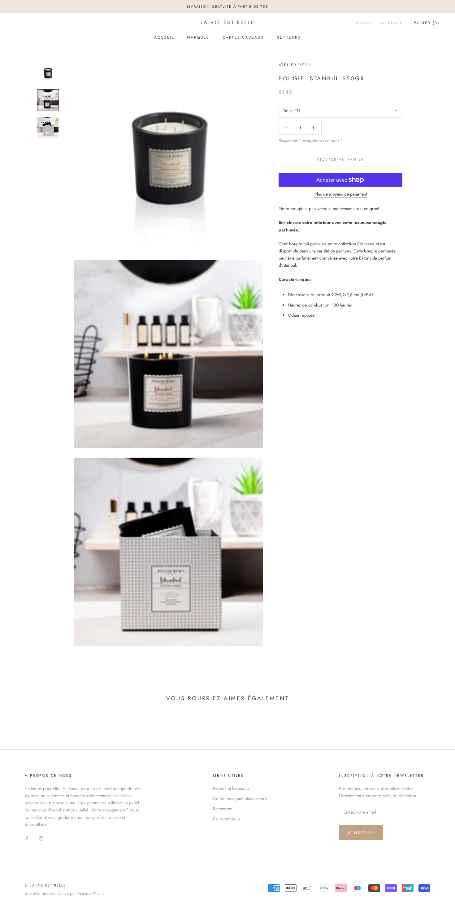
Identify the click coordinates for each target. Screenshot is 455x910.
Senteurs (289, 37)
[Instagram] (41, 837)
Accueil (164, 37)
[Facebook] (27, 837)
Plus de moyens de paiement (340, 194)
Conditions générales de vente (240, 798)
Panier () (427, 23)
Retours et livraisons (231, 788)
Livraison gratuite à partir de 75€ (227, 6)
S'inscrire (361, 833)
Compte (364, 23)
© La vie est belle (45, 885)
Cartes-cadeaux (243, 37)
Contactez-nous (226, 819)
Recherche (392, 23)
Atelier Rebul (296, 65)
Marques (198, 37)
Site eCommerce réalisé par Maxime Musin (64, 893)
